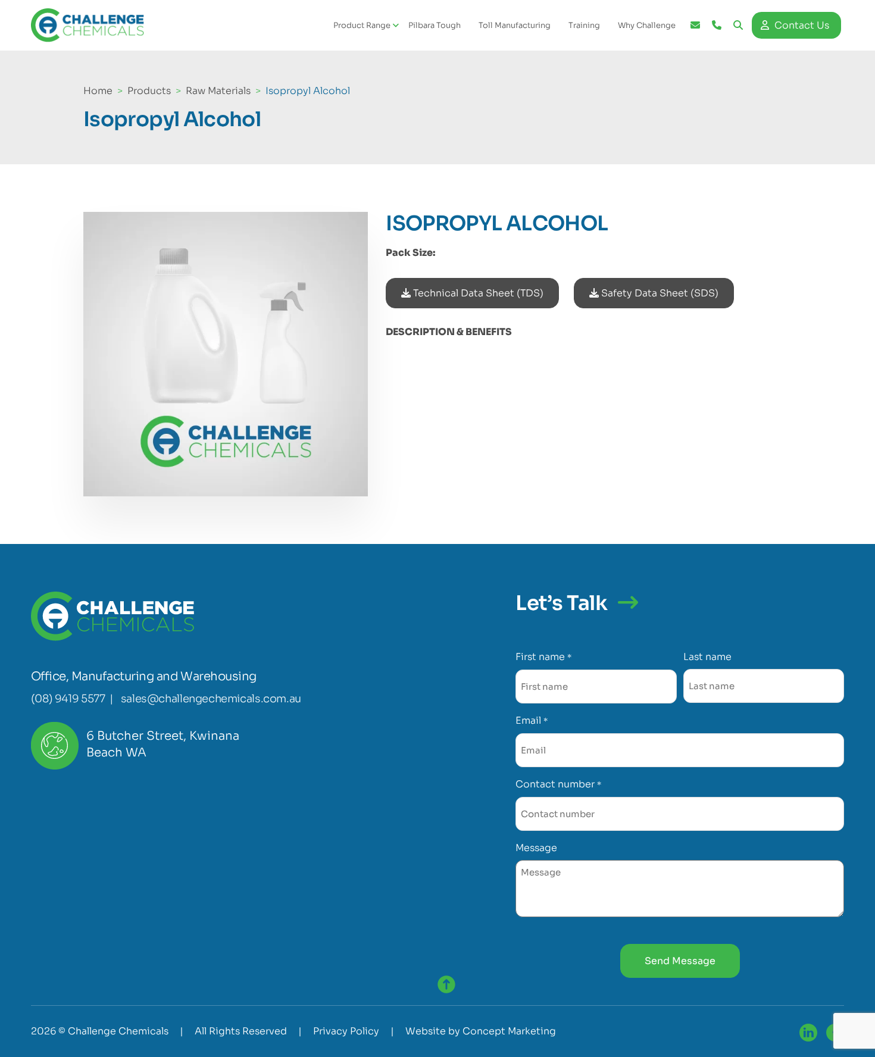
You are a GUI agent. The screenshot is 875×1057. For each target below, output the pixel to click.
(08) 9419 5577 (68, 698)
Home (97, 91)
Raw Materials (218, 91)
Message (536, 848)
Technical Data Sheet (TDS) (477, 293)
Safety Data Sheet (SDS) (658, 293)
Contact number (558, 784)
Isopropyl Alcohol (307, 91)
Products (149, 91)
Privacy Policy (346, 1031)
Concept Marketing (509, 1031)
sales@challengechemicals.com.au (211, 698)
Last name (707, 657)
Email (531, 720)
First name (543, 657)
